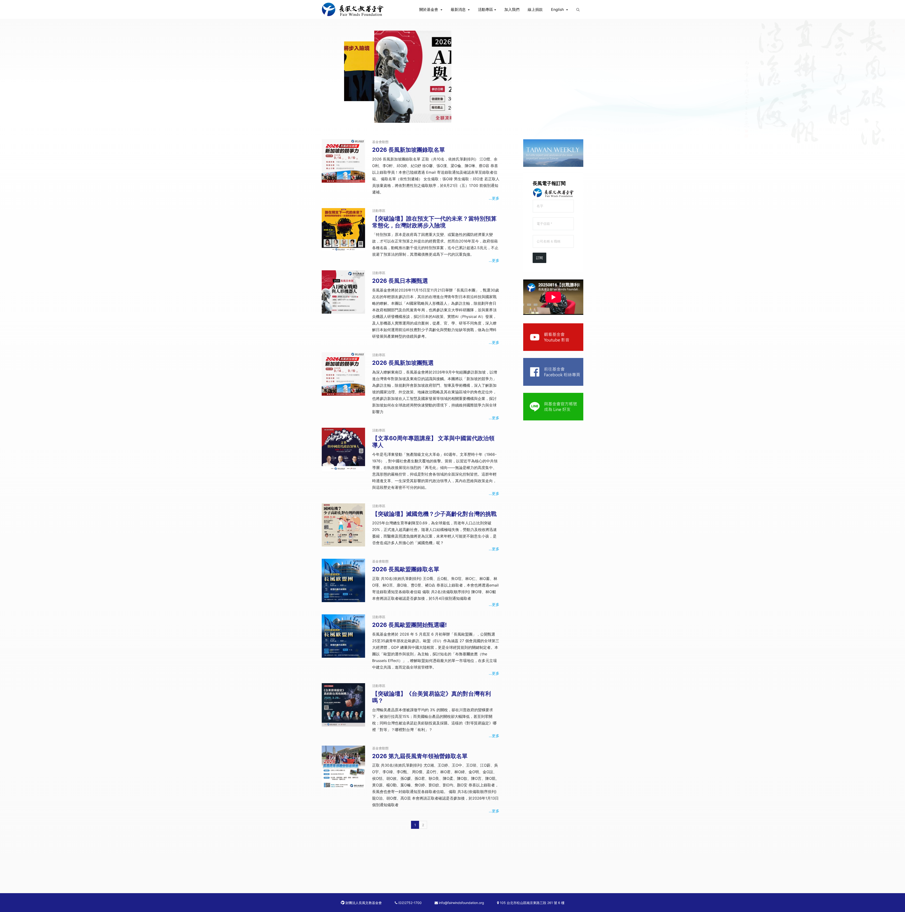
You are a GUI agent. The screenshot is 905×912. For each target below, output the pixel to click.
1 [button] (445, 118)
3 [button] (459, 118)
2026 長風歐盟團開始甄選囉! (409, 624)
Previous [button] (349, 115)
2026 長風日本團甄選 (400, 280)
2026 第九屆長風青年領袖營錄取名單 (420, 756)
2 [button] (452, 118)
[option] (452, 77)
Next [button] (556, 115)
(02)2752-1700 (409, 903)
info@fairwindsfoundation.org (461, 903)
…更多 (494, 198)
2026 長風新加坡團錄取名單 (408, 149)
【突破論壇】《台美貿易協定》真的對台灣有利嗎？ (431, 697)
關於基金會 (429, 9)
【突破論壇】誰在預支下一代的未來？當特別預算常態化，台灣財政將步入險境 (434, 222)
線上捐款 (535, 9)
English (558, 9)
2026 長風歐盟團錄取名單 (405, 569)
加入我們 (511, 9)
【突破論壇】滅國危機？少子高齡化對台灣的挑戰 (434, 513)
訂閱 (539, 258)
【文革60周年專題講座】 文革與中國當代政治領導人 (433, 441)
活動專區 (485, 9)
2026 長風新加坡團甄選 (403, 362)
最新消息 (459, 9)
